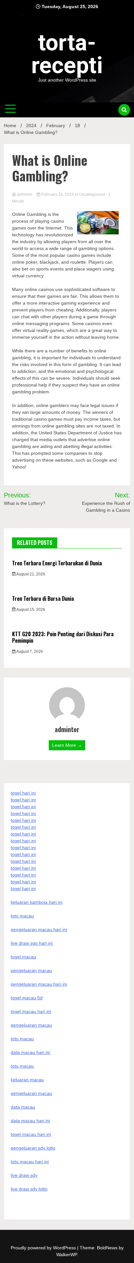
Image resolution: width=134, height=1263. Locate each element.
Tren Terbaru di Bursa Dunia (43, 598)
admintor (25, 194)
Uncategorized (92, 194)
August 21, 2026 (30, 574)
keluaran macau (27, 1079)
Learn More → (67, 745)
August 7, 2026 (29, 651)
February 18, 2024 (57, 194)
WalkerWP (66, 1254)
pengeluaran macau (31, 1093)
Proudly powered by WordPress (44, 1247)
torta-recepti (67, 54)
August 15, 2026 (30, 609)
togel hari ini (23, 881)
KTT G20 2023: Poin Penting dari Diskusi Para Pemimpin (63, 637)
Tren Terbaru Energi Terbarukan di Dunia (57, 563)
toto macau (22, 1066)
